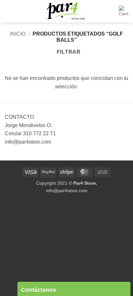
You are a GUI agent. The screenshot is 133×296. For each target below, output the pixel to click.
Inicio (18, 34)
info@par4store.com (66, 190)
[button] (9, 11)
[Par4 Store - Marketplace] (66, 11)
